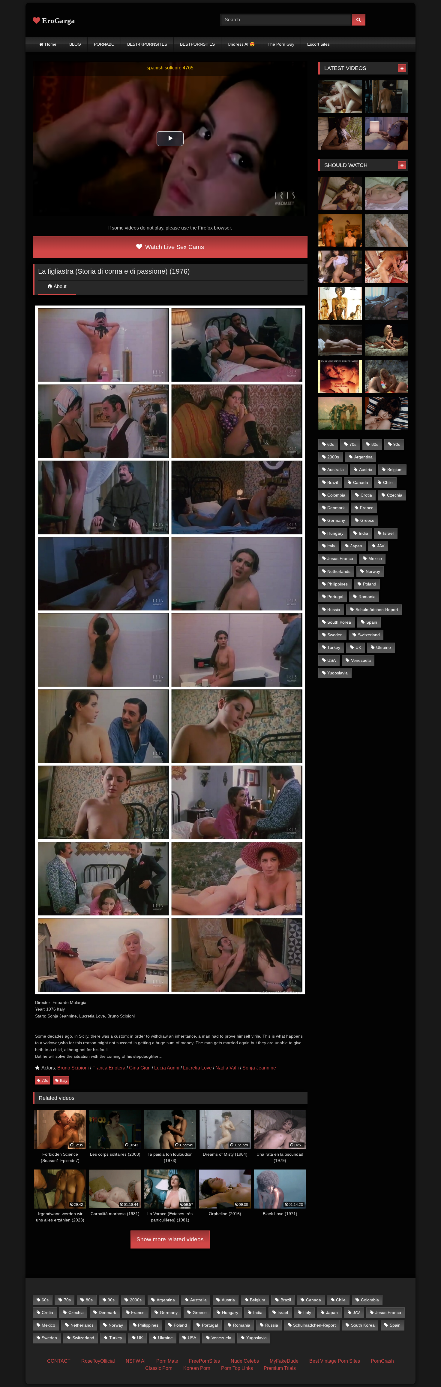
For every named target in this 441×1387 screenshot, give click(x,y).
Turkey (333, 647)
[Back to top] (422, 1369)
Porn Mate (167, 1361)
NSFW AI (136, 1361)
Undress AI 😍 (241, 44)
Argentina (363, 457)
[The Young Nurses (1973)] (386, 376)
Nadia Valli (227, 1067)
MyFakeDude (284, 1361)
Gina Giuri (140, 1067)
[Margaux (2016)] (386, 133)
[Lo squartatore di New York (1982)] (386, 340)
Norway (373, 571)
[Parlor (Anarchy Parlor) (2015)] (340, 193)
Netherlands (338, 571)
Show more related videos (170, 1239)
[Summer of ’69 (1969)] (386, 413)
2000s (333, 457)
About (59, 286)
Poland (369, 584)
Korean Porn (196, 1368)
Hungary (335, 533)
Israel (388, 533)
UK (358, 647)
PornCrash (382, 1361)
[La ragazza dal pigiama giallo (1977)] (340, 340)
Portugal (335, 596)
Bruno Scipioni (73, 1067)
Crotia (366, 495)
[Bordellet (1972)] (340, 376)
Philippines (337, 584)
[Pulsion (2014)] (386, 267)
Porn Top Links (237, 1368)
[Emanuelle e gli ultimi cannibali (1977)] (386, 230)
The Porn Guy (281, 44)
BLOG (75, 44)
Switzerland (369, 634)
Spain (371, 622)
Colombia (336, 495)
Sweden (335, 634)
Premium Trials (280, 1368)
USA (331, 660)
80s (374, 444)
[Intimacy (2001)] (340, 96)
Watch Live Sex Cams (173, 247)
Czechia (394, 495)
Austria (365, 469)
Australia (335, 469)
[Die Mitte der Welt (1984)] (340, 230)
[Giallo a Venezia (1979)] (386, 193)
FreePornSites (204, 1361)
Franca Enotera (108, 1067)
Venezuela (361, 660)
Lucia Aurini (166, 1067)
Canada (360, 482)
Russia (333, 609)
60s (330, 444)
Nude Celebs (245, 1361)
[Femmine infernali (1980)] (340, 303)
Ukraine (383, 647)
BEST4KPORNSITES (147, 44)
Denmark (336, 507)
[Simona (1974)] (340, 413)
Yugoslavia (337, 673)
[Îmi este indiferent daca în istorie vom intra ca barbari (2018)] (386, 96)
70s (45, 1080)
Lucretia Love (197, 1067)
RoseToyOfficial (98, 1361)
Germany (336, 520)
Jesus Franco (340, 558)
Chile (388, 482)
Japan (356, 545)
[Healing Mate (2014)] (386, 303)
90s (396, 444)
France (367, 507)
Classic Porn (158, 1368)
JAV (380, 545)
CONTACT (58, 1361)
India (363, 533)
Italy (64, 1080)
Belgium (395, 469)
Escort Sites (318, 44)
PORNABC (104, 44)
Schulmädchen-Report (377, 609)
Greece (367, 520)
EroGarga (57, 21)
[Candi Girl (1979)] (340, 267)
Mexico (375, 558)
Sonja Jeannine (259, 1067)
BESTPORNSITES (197, 44)
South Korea (339, 622)
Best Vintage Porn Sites (334, 1361)
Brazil (332, 482)
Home (50, 44)
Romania (367, 596)
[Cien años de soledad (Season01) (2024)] (340, 133)
